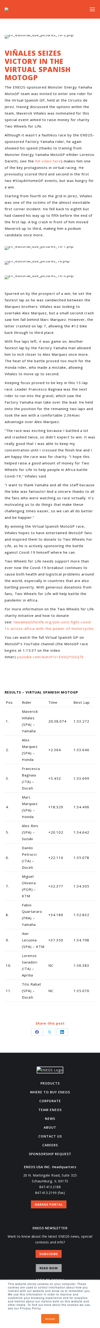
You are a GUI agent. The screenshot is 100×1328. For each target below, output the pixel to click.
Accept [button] (50, 1319)
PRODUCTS (50, 1083)
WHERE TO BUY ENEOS (50, 1092)
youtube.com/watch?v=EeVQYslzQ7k (50, 656)
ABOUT (50, 1127)
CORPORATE (50, 1101)
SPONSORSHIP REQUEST (50, 1154)
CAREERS (50, 1145)
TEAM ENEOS (50, 1110)
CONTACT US (50, 1136)
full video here (48, 161)
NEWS (50, 1118)
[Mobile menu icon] (92, 9)
